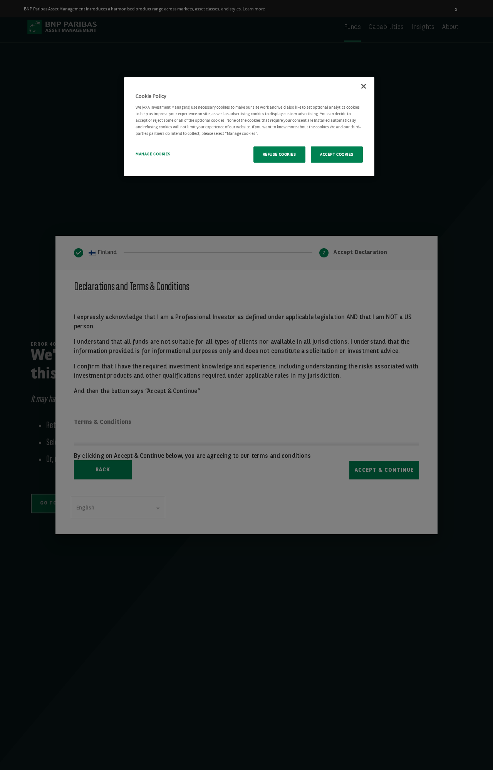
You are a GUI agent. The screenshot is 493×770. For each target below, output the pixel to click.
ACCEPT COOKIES (337, 154)
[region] (249, 126)
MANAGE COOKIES (153, 154)
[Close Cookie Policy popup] (363, 86)
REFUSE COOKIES (279, 154)
